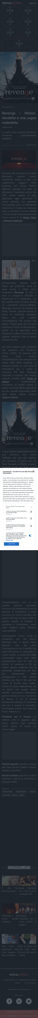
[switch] (30, 512)
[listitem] (19, 507)
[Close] (34, 472)
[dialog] (19, 509)
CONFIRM (11, 544)
